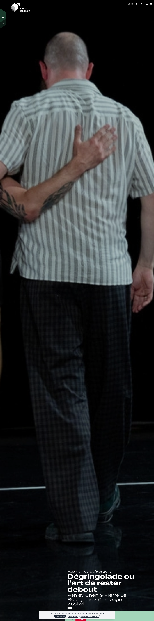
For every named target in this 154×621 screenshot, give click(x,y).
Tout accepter (60, 616)
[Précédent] (3, 23)
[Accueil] (20, 7)
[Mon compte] (147, 4)
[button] (137, 4)
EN (129, 3)
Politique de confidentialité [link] (89, 616)
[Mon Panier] (151, 3)
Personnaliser (73, 616)
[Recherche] (141, 4)
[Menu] (3, 17)
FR (132, 3)
